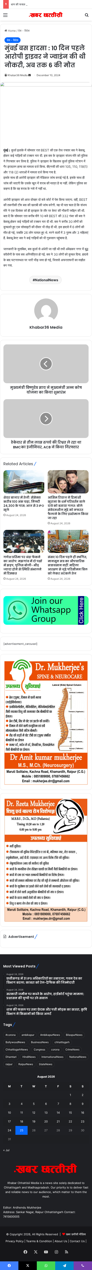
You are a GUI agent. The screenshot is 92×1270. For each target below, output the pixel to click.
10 (9, 1112)
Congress (39, 1049)
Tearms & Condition (39, 1241)
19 (33, 1121)
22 (70, 1121)
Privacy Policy (15, 1241)
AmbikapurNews (50, 1034)
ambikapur (28, 1034)
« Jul (6, 1150)
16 (82, 1112)
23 (82, 1121)
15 (70, 1112)
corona (55, 1049)
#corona (11, 1034)
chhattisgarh (62, 1042)
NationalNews (46, 280)
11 (21, 1112)
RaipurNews (25, 1064)
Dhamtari (11, 1056)
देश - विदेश (24, 30)
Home (11, 30)
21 (58, 1121)
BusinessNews (40, 1042)
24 (9, 1130)
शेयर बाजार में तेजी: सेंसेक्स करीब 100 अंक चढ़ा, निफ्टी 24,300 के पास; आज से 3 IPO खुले (23, 503)
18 (21, 1121)
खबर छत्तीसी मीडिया (76, 1234)
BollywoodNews (15, 1042)
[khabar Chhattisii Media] (46, 15)
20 (46, 1121)
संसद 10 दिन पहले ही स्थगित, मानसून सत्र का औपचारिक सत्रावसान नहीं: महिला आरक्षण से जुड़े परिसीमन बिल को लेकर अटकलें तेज (68, 565)
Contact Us (77, 1241)
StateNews (45, 1064)
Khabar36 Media (18, 75)
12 (33, 1112)
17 (9, 1121)
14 (58, 1112)
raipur (9, 1064)
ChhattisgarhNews (17, 1049)
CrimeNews (72, 1049)
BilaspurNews (74, 1034)
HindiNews (29, 1056)
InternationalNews (52, 1056)
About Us (61, 1241)
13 (46, 1112)
